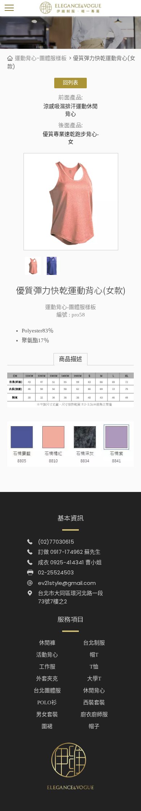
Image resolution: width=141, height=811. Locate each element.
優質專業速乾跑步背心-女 (71, 138)
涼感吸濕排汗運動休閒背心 (70, 110)
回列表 (70, 82)
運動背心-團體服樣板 (41, 58)
